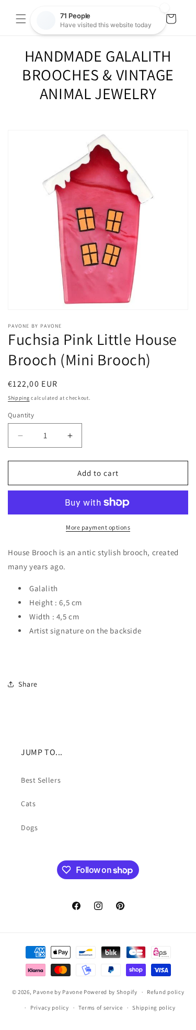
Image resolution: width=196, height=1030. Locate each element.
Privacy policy (49, 1007)
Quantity (21, 415)
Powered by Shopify (110, 992)
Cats (28, 803)
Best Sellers (41, 780)
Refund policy (165, 992)
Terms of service (100, 1007)
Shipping (19, 397)
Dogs (29, 827)
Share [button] (28, 684)
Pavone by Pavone (57, 992)
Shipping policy (154, 1007)
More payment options (98, 527)
